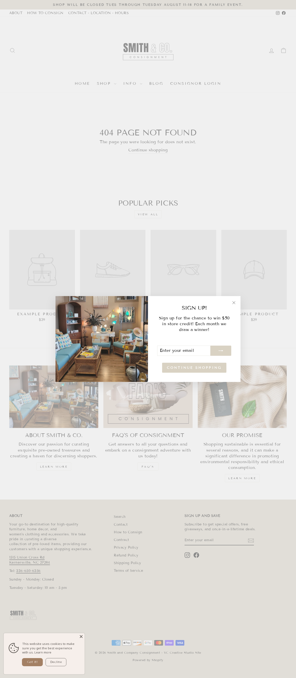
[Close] (81, 636)
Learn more (43, 652)
